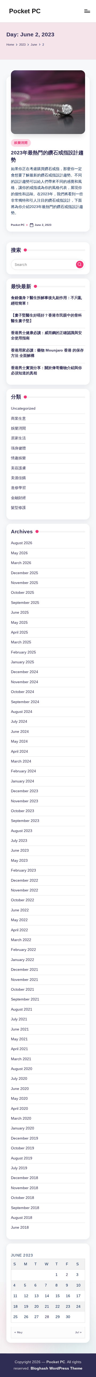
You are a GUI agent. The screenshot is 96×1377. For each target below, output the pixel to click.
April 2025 (19, 632)
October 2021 (22, 989)
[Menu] (87, 11)
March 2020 (21, 1118)
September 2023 (25, 821)
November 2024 (24, 682)
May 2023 (19, 861)
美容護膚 (18, 468)
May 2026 (19, 553)
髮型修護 (18, 508)
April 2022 (19, 930)
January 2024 (22, 781)
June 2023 (20, 850)
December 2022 (24, 880)
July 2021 (19, 1019)
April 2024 (19, 752)
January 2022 (22, 960)
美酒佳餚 (18, 478)
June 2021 (20, 1029)
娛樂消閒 (21, 143)
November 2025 (24, 583)
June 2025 (20, 612)
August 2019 (21, 1158)
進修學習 (18, 488)
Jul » (78, 1332)
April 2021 (19, 1049)
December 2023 (24, 791)
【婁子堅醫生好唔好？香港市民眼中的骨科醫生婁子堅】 (46, 318)
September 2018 (25, 1208)
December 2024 (24, 672)
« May (18, 1332)
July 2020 (19, 1079)
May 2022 (19, 920)
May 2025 (19, 623)
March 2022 (21, 940)
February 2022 (23, 950)
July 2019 (19, 1168)
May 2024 (19, 741)
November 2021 (24, 980)
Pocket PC (25, 11)
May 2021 (19, 1039)
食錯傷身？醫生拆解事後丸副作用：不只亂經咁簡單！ (46, 300)
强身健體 (18, 448)
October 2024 (22, 692)
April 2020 (19, 1109)
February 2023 (23, 870)
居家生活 (18, 438)
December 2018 (24, 1178)
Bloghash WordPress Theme (56, 1368)
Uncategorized (23, 408)
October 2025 (22, 593)
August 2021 (21, 1009)
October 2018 (22, 1198)
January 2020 (22, 1128)
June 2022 (20, 910)
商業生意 (18, 419)
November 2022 (24, 890)
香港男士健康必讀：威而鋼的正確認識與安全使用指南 (46, 335)
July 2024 (19, 722)
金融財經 (18, 498)
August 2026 (21, 543)
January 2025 (22, 662)
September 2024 (25, 702)
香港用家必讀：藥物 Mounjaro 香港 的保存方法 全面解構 (47, 353)
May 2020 (19, 1099)
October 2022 (22, 900)
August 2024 (21, 712)
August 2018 (21, 1218)
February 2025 (23, 652)
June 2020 (20, 1089)
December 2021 (24, 970)
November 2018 (24, 1188)
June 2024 (20, 732)
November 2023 (24, 801)
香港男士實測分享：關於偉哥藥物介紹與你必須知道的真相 (46, 370)
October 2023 (22, 811)
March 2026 (21, 563)
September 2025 (25, 603)
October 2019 (22, 1148)
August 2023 (21, 831)
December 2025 (24, 573)
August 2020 (21, 1069)
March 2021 (21, 1059)
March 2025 (21, 642)
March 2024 (21, 761)
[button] (79, 264)
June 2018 (20, 1227)
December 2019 (24, 1138)
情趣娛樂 (18, 458)
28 (47, 1317)
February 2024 (23, 771)
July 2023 (19, 841)
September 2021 (25, 999)
